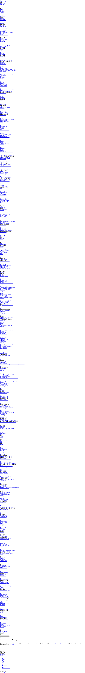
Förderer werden (3, 368)
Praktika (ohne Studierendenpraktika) (6, 168)
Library (3, 658)
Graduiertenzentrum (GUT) (4, 488)
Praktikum (2, 351)
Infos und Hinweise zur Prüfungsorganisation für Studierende (9, 343)
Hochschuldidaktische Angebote (5, 392)
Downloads (2, 627)
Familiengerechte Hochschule (5, 121)
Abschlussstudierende (3, 536)
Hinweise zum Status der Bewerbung (6, 300)
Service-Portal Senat (3, 194)
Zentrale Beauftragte (3, 136)
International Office (3, 159)
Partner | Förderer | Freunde (4, 223)
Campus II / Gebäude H (4, 209)
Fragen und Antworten (3, 615)
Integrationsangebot (3, 559)
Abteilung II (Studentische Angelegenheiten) (7, 155)
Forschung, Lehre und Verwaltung (5, 588)
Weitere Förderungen (3, 498)
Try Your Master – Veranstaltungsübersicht (7, 374)
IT (2, 660)
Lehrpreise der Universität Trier (5, 406)
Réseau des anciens (3, 225)
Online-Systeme (2, 426)
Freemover (2, 555)
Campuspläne (2, 251)
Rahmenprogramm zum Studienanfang (6, 321)
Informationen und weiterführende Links (6, 476)
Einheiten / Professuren (4, 80)
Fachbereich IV (2, 54)
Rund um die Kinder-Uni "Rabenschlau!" (6, 277)
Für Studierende (2, 604)
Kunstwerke (2, 18)
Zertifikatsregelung (3, 626)
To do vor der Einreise (3, 561)
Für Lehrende (2, 605)
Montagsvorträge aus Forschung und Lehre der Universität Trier (10, 431)
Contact (1, 655)
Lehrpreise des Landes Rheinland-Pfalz (6, 407)
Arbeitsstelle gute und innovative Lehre (6, 179)
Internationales (2, 83)
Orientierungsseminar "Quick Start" (5, 538)
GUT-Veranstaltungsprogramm (5, 492)
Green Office (2, 22)
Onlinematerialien (3, 433)
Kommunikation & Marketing (5, 181)
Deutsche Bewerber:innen (4, 303)
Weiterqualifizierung (3, 511)
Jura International (3, 64)
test (0, 628)
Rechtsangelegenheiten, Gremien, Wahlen (6, 32)
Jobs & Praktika (2, 446)
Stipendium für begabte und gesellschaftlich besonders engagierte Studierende (12, 364)
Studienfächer (2, 267)
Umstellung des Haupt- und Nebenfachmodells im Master (9, 378)
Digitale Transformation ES (4, 411)
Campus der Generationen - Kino (5, 429)
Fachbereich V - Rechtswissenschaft (6, 60)
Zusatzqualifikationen (3, 348)
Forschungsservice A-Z (4, 473)
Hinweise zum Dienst (3, 299)
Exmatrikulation (2, 333)
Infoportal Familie (3, 115)
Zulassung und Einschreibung (5, 566)
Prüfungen (2, 40)
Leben (1, 434)
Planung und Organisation (4, 574)
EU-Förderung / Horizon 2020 (5, 592)
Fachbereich (2, 38)
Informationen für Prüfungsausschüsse (6, 346)
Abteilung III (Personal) (4, 162)
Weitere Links (2, 606)
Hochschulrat (2, 196)
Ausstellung (2, 15)
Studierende (2, 141)
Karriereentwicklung (3, 517)
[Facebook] (1, 672)
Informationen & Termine (4, 201)
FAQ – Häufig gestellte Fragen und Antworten (7, 550)
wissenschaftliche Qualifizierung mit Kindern (7, 119)
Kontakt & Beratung (3, 472)
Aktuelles (1, 49)
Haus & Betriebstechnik (4, 172)
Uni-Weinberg (2, 23)
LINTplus (1, 410)
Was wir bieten (2, 165)
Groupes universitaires (3, 440)
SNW (1, 188)
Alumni (1, 59)
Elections (1, 202)
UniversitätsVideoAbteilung (4, 135)
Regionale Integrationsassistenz (5, 551)
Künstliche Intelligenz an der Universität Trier (7, 89)
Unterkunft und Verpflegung (4, 583)
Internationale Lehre (3, 395)
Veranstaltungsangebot (3, 384)
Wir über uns (2, 102)
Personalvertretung (3, 104)
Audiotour (2, 14)
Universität (2, 4)
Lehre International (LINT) (4, 617)
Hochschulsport (2, 98)
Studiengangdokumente (4, 400)
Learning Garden (3, 20)
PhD (1, 312)
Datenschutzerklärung (3, 631)
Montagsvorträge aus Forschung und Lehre (7, 428)
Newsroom (2, 481)
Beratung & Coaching (3, 139)
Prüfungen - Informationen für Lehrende (6, 344)
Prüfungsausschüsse (3, 345)
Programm (2, 275)
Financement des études (4, 447)
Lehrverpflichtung (3, 399)
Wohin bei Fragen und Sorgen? (5, 322)
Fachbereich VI (2, 78)
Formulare (2, 358)
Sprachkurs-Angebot (3, 126)
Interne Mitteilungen (3, 244)
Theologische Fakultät (3, 85)
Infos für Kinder (2, 278)
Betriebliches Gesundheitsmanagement (6, 91)
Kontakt (1, 122)
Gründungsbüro (2, 97)
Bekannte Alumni (3, 228)
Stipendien (2, 359)
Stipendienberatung (3, 365)
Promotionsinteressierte (4, 509)
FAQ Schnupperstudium (4, 293)
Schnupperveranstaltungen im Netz (5, 294)
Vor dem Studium (3, 140)
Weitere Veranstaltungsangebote (5, 494)
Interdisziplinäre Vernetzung (4, 504)
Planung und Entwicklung (4, 182)
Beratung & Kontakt (3, 629)
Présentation (2, 7)
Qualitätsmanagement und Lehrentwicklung (7, 412)
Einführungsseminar (3, 544)
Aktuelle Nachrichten (3, 607)
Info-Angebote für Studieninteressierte (6, 288)
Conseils (1, 448)
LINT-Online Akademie (4, 619)
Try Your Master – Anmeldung (5, 375)
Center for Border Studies (4, 599)
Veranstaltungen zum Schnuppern (5, 292)
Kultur (1, 442)
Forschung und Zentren (4, 46)
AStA (1, 132)
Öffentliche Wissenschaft (4, 430)
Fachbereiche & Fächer (4, 35)
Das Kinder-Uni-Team (3, 280)
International (2, 530)
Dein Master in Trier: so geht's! (5, 376)
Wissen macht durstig (3, 295)
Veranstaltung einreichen (4, 276)
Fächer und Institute (3, 39)
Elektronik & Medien (3, 173)
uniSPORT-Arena (3, 216)
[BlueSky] (2, 672)
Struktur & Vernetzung (3, 500)
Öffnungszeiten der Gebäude (4, 336)
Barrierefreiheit (2, 222)
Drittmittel (2, 150)
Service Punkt (11, 644)
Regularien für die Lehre (4, 397)
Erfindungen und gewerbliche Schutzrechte (7, 479)
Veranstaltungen (2, 529)
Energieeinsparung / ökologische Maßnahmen (7, 221)
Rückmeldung (2, 338)
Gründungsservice (3, 480)
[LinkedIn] (6, 672)
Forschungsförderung (3, 454)
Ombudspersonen (3, 475)
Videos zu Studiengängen (4, 285)
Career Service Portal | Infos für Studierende (7, 380)
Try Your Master (2, 372)
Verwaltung (2, 144)
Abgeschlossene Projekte (4, 212)
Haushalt (1, 149)
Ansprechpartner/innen (3, 154)
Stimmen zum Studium (3, 226)
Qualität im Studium (3, 337)
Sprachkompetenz (3, 623)
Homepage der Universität (56, 643)
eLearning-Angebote (3, 493)
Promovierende (2, 513)
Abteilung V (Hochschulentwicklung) (6, 177)
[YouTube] (4, 672)
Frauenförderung (3, 111)
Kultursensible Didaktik (4, 621)
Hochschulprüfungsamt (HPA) (5, 158)
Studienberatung (2, 558)
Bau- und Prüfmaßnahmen (4, 204)
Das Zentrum (2, 125)
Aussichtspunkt (2, 19)
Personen (1, 65)
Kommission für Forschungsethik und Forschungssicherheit (9, 487)
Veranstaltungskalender (4, 241)
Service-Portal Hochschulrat (4, 198)
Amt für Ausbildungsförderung (5, 157)
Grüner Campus (2, 16)
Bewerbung (2, 298)
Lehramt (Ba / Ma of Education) (5, 264)
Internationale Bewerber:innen (5, 308)
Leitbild (1, 9)
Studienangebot (2, 63)
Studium (1, 51)
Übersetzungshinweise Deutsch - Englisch (6, 593)
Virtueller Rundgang (3, 252)
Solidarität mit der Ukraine (4, 535)
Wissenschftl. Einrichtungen (4, 143)
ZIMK (1, 88)
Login (1, 243)
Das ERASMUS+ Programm (4, 590)
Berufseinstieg (2, 386)
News (1, 236)
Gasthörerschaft (2, 427)
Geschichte (2, 12)
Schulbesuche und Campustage (5, 286)
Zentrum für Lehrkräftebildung (5, 137)
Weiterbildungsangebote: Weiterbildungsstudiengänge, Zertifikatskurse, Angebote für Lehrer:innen (15, 416)
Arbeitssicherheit (3, 30)
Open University (3, 432)
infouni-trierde (2, 654)
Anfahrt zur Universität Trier (4, 250)
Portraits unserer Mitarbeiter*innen (5, 166)
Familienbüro (2, 90)
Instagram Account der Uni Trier (5, 289)
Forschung (2, 53)
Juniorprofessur (2, 524)
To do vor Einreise (3, 576)
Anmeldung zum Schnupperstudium (6, 297)
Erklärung (1, 246)
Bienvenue (2, 67)
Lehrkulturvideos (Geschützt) (4, 625)
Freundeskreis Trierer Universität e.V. (6, 230)
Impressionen (2, 25)
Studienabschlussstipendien (4, 539)
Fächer (1, 57)
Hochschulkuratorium (3, 199)
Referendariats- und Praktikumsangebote (6, 74)
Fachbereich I (2, 36)
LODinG (1, 465)
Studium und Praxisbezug (4, 385)
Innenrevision (2, 31)
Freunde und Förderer (3, 281)
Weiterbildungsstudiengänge (4, 417)
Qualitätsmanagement (3, 183)
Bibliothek (2, 87)
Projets (1, 612)
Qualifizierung (2, 390)
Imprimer (1, 616)
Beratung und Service (3, 413)
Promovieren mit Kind (3, 497)
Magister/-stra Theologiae (4, 266)
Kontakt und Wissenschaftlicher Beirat (6, 586)
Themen (1, 219)
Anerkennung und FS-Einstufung (5, 45)
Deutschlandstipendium (4, 229)
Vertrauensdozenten (3, 485)
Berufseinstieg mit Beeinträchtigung (6, 387)
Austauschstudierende (3, 541)
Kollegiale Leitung (3, 502)
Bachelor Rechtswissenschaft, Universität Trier (7, 69)
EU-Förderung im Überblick (4, 467)
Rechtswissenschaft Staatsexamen (5, 265)
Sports (3, 661)
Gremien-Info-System (3, 192)
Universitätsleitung (3, 26)
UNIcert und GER (3, 127)
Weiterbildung (2, 414)
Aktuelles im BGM (3, 93)
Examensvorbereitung (3, 68)
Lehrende (1, 142)
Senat (1, 193)
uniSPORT (2, 210)
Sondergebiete (2, 148)
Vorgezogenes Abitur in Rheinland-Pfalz (6, 305)
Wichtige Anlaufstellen (3, 86)
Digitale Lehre (2, 394)
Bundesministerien (3, 468)
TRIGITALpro (2, 409)
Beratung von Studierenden (4, 622)
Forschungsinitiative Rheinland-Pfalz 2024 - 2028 (8, 463)
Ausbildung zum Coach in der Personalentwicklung (8, 422)
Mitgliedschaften (3, 235)
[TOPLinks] (2, 197)
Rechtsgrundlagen (3, 71)
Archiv (1, 247)
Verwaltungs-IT (2, 185)
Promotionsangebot (3, 565)
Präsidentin (2, 33)
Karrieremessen (2, 382)
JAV (1, 106)
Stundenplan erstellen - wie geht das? (6, 325)
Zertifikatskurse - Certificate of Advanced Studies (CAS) (9, 420)
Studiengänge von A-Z (3, 259)
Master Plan (2, 370)
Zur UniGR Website (3, 608)
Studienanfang (2, 315)
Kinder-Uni (2, 272)
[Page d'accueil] (3, 1)
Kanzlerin (1, 34)
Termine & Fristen (3, 341)
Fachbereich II (2, 41)
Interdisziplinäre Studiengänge (5, 261)
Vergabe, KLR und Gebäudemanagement (6, 152)
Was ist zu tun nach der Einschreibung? (6, 317)
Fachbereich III (2, 47)
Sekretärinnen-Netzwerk (4, 186)
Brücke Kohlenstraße (3, 217)
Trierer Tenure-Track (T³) (4, 499)
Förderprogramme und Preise (4, 403)
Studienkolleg (2, 311)
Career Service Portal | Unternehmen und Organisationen (9, 381)
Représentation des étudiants (4, 130)
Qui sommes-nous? (3, 614)
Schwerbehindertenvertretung (5, 107)
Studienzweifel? (2, 340)
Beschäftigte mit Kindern (4, 118)
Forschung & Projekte (3, 84)
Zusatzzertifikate (3, 269)
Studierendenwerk (3, 234)
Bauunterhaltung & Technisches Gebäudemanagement (8, 174)
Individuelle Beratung (3, 393)
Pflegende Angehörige (3, 120)
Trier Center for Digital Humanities (5, 134)
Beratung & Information (4, 515)
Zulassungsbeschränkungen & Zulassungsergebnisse (8, 307)
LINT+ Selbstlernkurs (3, 624)
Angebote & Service (3, 109)
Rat (0, 503)
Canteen (3, 659)
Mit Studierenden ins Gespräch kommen (6, 283)
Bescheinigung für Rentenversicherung (6, 330)
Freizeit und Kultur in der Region (5, 584)
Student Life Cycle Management (5, 161)
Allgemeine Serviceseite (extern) (5, 164)
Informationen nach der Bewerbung (5, 549)
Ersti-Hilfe (2, 323)
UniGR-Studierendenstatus (4, 603)
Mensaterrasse (2, 218)
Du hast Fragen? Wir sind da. (4, 377)
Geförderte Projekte (3, 232)
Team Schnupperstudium (4, 296)
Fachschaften (2, 133)
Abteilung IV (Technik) (4, 169)
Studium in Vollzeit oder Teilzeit (5, 268)
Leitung (1, 147)
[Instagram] (5, 672)
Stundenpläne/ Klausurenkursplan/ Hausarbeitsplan (8, 70)
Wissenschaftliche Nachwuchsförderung (6, 466)
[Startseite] (5, 0)
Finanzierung (2, 512)
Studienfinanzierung (3, 353)
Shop (3, 662)
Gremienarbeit (2, 191)
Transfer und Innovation (4, 184)
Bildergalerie (2, 274)
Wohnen (1, 436)
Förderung (2, 495)
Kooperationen (2, 505)
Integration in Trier (3, 595)
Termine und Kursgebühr (4, 582)
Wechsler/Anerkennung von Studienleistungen (7, 73)
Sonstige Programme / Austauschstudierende (7, 313)
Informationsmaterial (3, 594)
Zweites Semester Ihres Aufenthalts (5, 548)
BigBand (1, 444)
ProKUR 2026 (2, 77)
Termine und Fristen (3, 560)
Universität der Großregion (4, 597)
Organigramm (2, 11)
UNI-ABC (2, 324)
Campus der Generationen (4, 424)
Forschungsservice (3, 180)
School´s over (2, 290)
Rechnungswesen (3, 151)
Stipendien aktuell (3, 361)
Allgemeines (2, 103)
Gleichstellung (2, 108)
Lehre (1, 388)
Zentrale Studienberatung (4, 160)
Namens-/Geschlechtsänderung (5, 329)
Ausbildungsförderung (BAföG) (5, 355)
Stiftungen (2, 469)
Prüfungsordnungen (3, 347)
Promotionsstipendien (3, 363)
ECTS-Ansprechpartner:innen (5, 545)
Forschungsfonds (3, 458)
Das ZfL (1, 138)
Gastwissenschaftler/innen (4, 572)
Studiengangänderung (3, 334)
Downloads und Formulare (4, 66)
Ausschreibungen (3, 153)
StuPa (1, 131)
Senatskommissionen (3, 195)
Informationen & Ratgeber (4, 489)
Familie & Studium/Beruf (4, 113)
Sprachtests (2, 128)
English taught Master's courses (5, 263)
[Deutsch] (2, 632)
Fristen (1, 314)
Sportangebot (2, 101)
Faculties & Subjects (5, 657)
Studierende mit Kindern (4, 117)
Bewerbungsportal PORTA (4, 301)
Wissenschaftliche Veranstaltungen (5, 459)
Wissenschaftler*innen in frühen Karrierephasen (7, 507)
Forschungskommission (4, 486)
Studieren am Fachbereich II (4, 44)
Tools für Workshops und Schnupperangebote (7, 287)
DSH (1, 129)
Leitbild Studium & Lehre (4, 396)
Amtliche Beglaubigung (4, 302)
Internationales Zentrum (4, 609)
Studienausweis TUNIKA (4, 339)
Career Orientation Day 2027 (4, 383)
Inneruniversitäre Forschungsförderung (6, 456)
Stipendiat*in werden (3, 369)
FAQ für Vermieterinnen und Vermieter (6, 553)
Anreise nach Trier (3, 249)
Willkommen (2, 611)
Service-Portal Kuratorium (4, 200)
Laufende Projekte (3, 207)
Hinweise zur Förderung (4, 461)
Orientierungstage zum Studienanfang (6, 318)
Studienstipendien (3, 362)
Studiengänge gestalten (4, 402)
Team (1, 506)
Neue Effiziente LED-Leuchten (5, 214)
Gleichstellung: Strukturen (4, 112)
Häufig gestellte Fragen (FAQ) (5, 585)
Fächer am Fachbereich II (4, 43)
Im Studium (2, 62)
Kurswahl (1, 546)
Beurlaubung (2, 331)
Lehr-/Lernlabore (3, 419)
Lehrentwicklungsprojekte (4, 408)
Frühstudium (2, 282)
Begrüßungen (2, 320)
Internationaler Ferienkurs (4, 579)
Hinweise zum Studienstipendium (5, 462)
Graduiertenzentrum (3, 96)
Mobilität (1, 437)
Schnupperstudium (3, 291)
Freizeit (1, 438)
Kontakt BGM (2, 95)
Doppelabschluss (3, 332)
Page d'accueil (2, 3)
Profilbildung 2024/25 (3, 10)
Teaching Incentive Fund (4, 405)
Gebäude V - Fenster (3, 215)
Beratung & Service (3, 449)
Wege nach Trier (3, 533)
